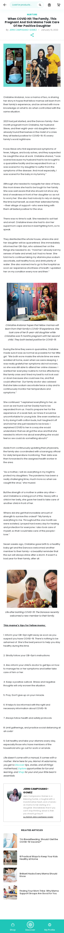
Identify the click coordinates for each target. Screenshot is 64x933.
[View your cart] (59, 4)
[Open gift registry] (49, 4)
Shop (21, 772)
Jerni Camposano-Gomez (23, 29)
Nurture (32, 14)
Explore (22, 768)
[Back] (4, 4)
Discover (19, 765)
